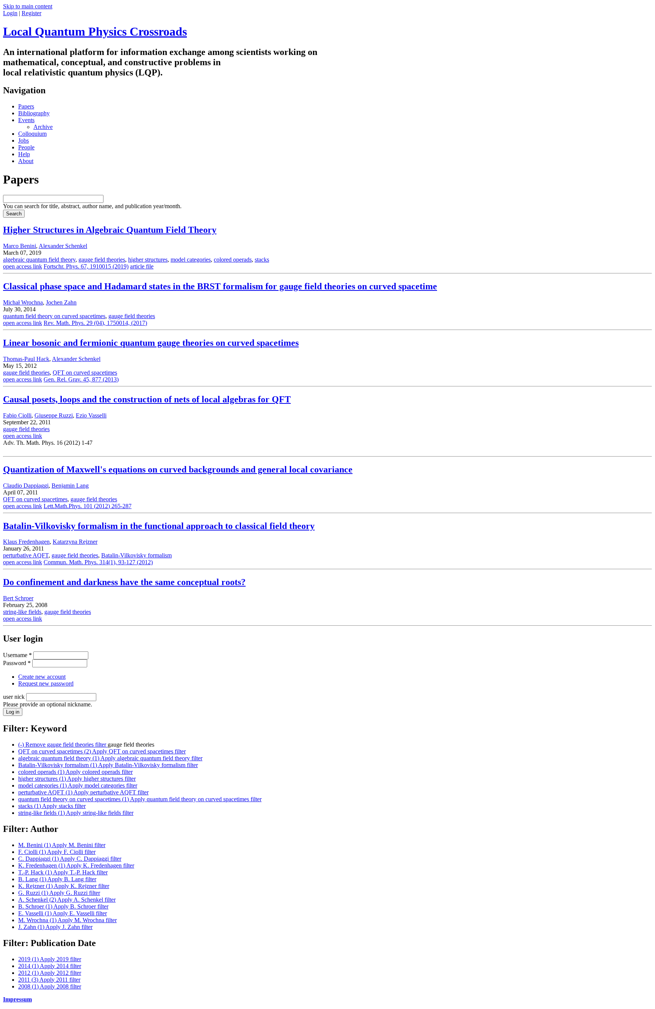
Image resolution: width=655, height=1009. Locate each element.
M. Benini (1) (61, 845)
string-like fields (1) (75, 813)
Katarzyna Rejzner (75, 541)
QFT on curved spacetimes (85, 372)
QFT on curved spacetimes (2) (102, 751)
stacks (262, 259)
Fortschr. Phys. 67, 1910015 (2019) (86, 266)
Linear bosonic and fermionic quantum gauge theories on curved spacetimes (151, 343)
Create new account (42, 676)
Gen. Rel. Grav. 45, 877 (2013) (81, 379)
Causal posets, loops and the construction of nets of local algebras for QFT (147, 399)
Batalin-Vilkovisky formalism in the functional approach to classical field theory (159, 526)
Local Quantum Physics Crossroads (95, 31)
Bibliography (34, 113)
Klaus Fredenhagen (26, 541)
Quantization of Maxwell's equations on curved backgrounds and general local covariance (178, 469)
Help (24, 154)
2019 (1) (49, 959)
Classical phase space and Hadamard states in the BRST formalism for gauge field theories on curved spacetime (220, 286)
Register (31, 13)
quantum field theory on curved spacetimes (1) (140, 799)
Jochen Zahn (61, 302)
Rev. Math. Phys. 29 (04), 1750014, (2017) (95, 323)
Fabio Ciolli (17, 415)
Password (17, 663)
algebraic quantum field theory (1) (110, 758)
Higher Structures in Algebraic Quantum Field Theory (109, 230)
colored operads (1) (75, 772)
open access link (22, 266)
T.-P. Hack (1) (63, 872)
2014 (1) (49, 966)
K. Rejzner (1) (63, 886)
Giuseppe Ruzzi (53, 415)
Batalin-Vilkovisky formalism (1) (108, 765)
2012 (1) (49, 973)
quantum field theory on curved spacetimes (54, 316)
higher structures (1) (77, 778)
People (26, 147)
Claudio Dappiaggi (26, 485)
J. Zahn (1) (55, 927)
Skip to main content (27, 6)
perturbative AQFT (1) (83, 792)
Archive (43, 127)
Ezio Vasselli (91, 415)
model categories (191, 259)
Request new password (46, 683)
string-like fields (22, 612)
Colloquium (32, 133)
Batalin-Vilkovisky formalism (136, 555)
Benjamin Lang (70, 485)
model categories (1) (77, 785)
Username (17, 655)
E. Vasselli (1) (62, 913)
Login (10, 13)
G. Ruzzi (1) (59, 893)
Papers (26, 106)
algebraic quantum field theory (39, 259)
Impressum (17, 999)
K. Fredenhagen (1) (76, 865)
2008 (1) (49, 986)
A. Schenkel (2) (67, 899)
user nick (14, 697)
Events (26, 120)
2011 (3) (49, 979)
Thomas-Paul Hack (26, 359)
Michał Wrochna (23, 302)
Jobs (23, 140)
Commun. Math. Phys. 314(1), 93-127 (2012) (98, 562)
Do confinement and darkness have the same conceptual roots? (124, 582)
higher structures (148, 259)
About (25, 161)
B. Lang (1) (57, 879)
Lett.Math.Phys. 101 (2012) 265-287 (88, 506)
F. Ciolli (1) (57, 852)
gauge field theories (101, 259)
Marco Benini (19, 246)
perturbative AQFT (26, 555)
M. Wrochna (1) (67, 920)
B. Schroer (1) (63, 906)
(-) (63, 744)
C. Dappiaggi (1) (69, 858)
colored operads (233, 259)
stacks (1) (52, 806)
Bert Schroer (18, 598)
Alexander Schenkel (63, 246)
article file (142, 266)
